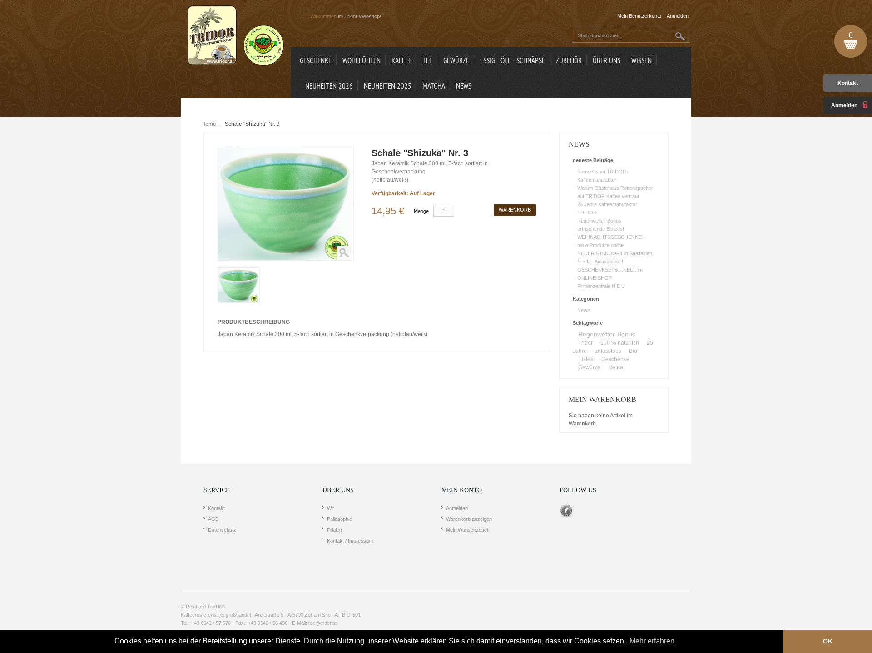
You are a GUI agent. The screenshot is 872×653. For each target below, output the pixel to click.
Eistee (586, 359)
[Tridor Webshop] (236, 36)
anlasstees (608, 351)
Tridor (585, 343)
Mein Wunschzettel (467, 530)
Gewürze (589, 367)
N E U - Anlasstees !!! (600, 261)
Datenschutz (222, 530)
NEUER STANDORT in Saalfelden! (615, 253)
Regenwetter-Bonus (599, 220)
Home (208, 124)
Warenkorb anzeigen (469, 519)
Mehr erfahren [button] (651, 641)
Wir (330, 508)
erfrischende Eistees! (600, 229)
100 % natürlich (619, 343)
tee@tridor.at (322, 623)
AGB (213, 519)
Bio (633, 351)
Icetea (615, 367)
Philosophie (339, 519)
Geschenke (615, 359)
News (583, 310)
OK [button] (827, 641)
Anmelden (457, 508)
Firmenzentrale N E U (601, 286)
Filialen (334, 530)
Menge (421, 211)
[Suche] (680, 36)
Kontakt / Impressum (350, 541)
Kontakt (847, 83)
